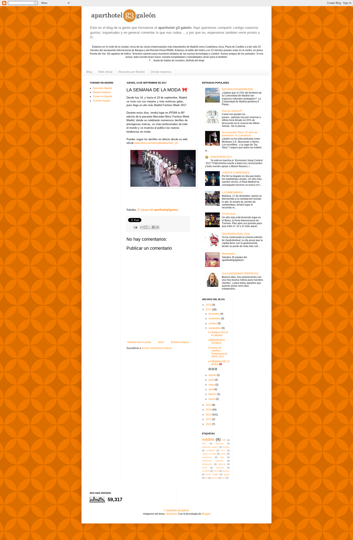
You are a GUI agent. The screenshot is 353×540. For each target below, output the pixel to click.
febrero (213, 394)
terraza (214, 478)
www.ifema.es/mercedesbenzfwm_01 (156, 142)
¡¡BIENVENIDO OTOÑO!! (216, 341)
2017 (209, 309)
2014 (209, 414)
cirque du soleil (209, 454)
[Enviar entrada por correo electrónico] (135, 227)
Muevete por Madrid (131, 71)
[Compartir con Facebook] (154, 227)
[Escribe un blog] (146, 227)
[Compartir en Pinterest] (157, 227)
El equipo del (158, 209)
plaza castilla (212, 474)
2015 (209, 409)
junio (212, 379)
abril (211, 389)
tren (223, 478)
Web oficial (105, 71)
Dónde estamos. (161, 71)
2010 (209, 424)
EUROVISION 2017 (221, 156)
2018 (209, 304)
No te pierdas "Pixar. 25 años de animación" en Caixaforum (239, 134)
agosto (213, 375)
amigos (226, 447)
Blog (89, 71)
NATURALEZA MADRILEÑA (237, 89)
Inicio (161, 342)
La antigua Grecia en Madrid (218, 334)
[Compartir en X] (150, 227)
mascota (220, 467)
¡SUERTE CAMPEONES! (236, 172)
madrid (208, 439)
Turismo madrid (101, 100)
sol (206, 478)
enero (212, 399)
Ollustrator (171, 513)
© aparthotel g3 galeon (176, 510)
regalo (227, 474)
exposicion (207, 457)
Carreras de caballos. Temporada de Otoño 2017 (217, 352)
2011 (209, 419)
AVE (224, 440)
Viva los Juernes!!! (232, 111)
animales (210, 450)
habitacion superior (212, 461)
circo (223, 450)
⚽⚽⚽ (212, 369)
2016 (209, 405)
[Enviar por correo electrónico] (142, 227)
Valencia (219, 443)
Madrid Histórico (102, 92)
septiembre (215, 328)
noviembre (215, 318)
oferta (216, 471)
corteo (223, 454)
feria (222, 457)
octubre (213, 323)
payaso (226, 471)
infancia (222, 464)
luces (204, 467)
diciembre (214, 313)
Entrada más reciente (139, 342)
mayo (212, 384)
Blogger (206, 513)
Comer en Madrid (102, 96)
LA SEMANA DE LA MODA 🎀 (218, 363)
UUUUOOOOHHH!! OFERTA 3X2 (240, 273)
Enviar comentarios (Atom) (157, 348)
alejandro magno (210, 447)
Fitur (204, 443)
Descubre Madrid (102, 88)
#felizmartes (228, 253)
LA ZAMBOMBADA (232, 192)
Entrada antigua (180, 342)
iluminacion (207, 464)
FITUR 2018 (228, 213)
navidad (206, 471)
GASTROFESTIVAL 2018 (236, 234)
